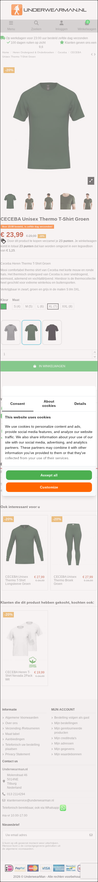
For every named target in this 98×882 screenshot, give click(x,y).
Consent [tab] (17, 404)
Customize (49, 487)
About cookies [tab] (49, 403)
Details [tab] (80, 404)
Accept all (49, 475)
